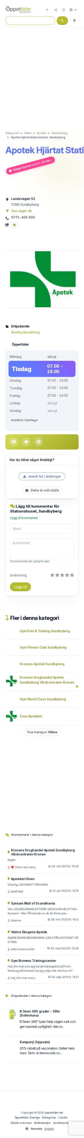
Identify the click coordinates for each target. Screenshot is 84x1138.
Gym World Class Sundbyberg (43, 699)
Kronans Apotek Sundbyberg (42, 664)
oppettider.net (54, 1112)
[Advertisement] (42, 74)
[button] (73, 10)
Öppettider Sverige (27, 1117)
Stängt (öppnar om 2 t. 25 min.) (32, 165)
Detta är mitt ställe (44, 490)
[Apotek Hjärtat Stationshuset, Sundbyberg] (43, 279)
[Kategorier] (63, 10)
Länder (63, 1117)
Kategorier (49, 1117)
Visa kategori (42, 732)
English (49, 1128)
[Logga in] (55, 10)
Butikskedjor (42, 1123)
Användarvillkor (63, 1123)
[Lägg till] (47, 10)
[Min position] (74, 20)
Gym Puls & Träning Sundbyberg (45, 631)
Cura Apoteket (31, 716)
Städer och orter (21, 1123)
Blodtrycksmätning (25, 332)
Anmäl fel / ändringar (24, 420)
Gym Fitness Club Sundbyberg (43, 647)
